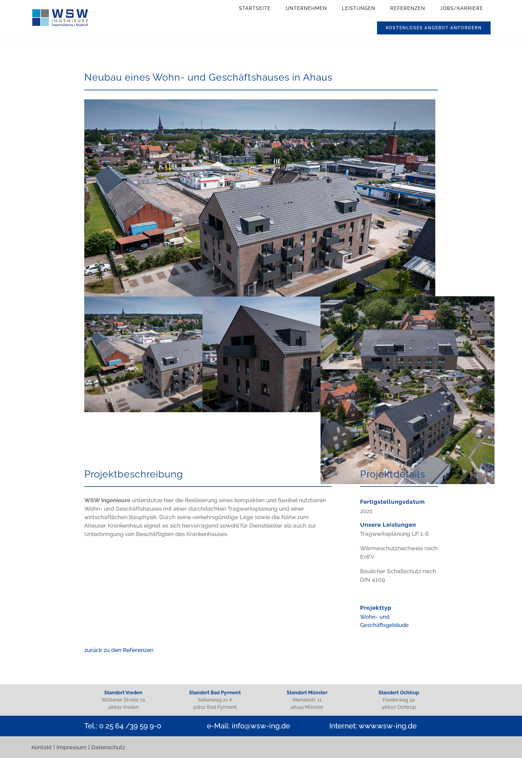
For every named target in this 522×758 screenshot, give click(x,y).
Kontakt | (43, 747)
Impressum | (73, 747)
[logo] (60, 11)
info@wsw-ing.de (261, 725)
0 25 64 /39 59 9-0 (130, 725)
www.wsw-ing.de (388, 725)
